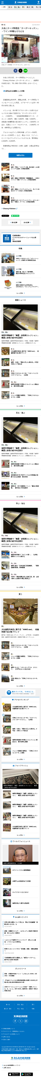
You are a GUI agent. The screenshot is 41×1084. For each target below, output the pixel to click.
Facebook (15, 1021)
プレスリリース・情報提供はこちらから (13, 1031)
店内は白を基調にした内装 (14, 91)
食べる (10, 7)
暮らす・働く (30, 7)
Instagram (26, 1021)
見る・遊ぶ (17, 7)
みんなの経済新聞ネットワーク (20, 1058)
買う (23, 7)
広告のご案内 (6, 1039)
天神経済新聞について (9, 1028)
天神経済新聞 (20, 2)
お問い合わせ (6, 1036)
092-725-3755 (20, 83)
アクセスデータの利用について (11, 1034)
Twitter (20, 1021)
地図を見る (20, 155)
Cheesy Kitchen (9, 209)
